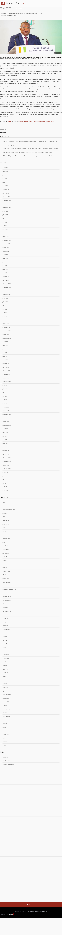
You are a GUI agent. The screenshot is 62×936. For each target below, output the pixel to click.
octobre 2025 (6, 204)
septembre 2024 (7, 251)
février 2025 (6, 233)
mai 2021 (5, 396)
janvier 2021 (6, 410)
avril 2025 (5, 225)
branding (5, 567)
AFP (4, 527)
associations (6, 549)
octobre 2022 (6, 334)
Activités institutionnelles (9, 509)
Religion (5, 712)
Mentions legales (31, 904)
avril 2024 (5, 269)
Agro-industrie (6, 538)
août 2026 (5, 167)
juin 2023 (5, 305)
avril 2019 (5, 487)
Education (5, 618)
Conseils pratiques (7, 585)
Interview (5, 662)
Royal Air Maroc (7, 716)
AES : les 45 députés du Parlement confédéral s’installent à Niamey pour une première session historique (29, 156)
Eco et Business (7, 611)
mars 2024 (5, 273)
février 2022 (6, 363)
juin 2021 (5, 392)
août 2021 (5, 385)
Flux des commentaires (8, 764)
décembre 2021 (7, 370)
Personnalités (6, 701)
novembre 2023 (7, 287)
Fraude (4, 647)
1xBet (4, 502)
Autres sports (6, 553)
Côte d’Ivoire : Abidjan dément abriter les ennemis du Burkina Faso (20, 13)
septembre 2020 (7, 425)
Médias (4, 680)
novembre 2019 (7, 461)
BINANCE (5, 560)
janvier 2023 (6, 323)
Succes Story (6, 734)
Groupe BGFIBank (7, 651)
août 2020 (5, 428)
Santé (4, 720)
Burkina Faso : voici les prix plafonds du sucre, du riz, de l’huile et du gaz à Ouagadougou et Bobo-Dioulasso (30, 148)
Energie (4, 622)
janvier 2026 (6, 193)
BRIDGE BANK (6, 571)
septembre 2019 (7, 468)
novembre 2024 (7, 244)
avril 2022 (5, 356)
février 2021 (6, 407)
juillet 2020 (5, 432)
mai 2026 (5, 178)
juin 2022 (5, 349)
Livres (4, 676)
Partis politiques (7, 694)
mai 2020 (5, 439)
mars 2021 (5, 403)
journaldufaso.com (32, 911)
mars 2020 (5, 447)
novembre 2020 (7, 418)
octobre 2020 (6, 421)
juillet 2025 (5, 215)
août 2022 (5, 341)
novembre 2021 (7, 374)
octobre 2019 (6, 465)
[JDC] (13, 3)
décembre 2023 (7, 283)
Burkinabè (20, 121)
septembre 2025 (7, 207)
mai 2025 (5, 222)
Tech (4, 738)
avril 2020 (5, 443)
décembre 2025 (7, 196)
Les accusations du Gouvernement (46, 121)
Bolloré (4, 564)
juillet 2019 (5, 476)
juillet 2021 (5, 389)
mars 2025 (5, 229)
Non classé (5, 687)
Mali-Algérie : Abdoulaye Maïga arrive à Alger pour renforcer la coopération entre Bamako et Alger (27, 152)
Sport (4, 730)
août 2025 (5, 211)
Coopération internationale (9, 589)
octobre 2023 (6, 291)
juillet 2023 (5, 302)
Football (5, 640)
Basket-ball (5, 556)
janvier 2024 (6, 280)
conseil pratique (7, 582)
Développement (7, 600)
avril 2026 (5, 182)
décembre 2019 (7, 457)
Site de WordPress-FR (8, 768)
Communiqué (6, 578)
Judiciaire (5, 665)
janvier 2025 (6, 236)
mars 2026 (5, 185)
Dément (26, 121)
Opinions (5, 691)
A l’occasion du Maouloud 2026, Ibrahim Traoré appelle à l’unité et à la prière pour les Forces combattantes (30, 141)
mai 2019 (5, 483)
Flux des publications (8, 760)
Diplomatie (5, 607)
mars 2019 (5, 490)
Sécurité (5, 723)
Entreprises (5, 625)
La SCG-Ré (5, 672)
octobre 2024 (6, 247)
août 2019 (5, 472)
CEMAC (5, 575)
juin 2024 (5, 262)
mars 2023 (5, 316)
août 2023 (5, 298)
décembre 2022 (7, 327)
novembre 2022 (7, 331)
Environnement (6, 629)
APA (4, 542)
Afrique (4, 531)
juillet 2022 (5, 345)
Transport (5, 741)
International (6, 658)
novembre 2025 (7, 200)
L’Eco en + (5, 669)
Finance (5, 636)
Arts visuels (5, 545)
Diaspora (5, 604)
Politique (9, 121)
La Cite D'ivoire (32, 121)
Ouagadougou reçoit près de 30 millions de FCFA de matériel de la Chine (21, 145)
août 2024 (5, 254)
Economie (5, 614)
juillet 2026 (5, 171)
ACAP (4, 506)
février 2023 (6, 320)
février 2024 (6, 276)
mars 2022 (5, 360)
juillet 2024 (5, 258)
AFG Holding (6, 520)
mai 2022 (5, 352)
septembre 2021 (7, 381)
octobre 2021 (6, 378)
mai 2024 (5, 265)
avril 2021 (5, 399)
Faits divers (5, 633)
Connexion (5, 757)
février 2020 (6, 450)
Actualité (5, 513)
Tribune (4, 745)
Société (4, 727)
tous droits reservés (42, 911)
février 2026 (6, 189)
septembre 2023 (7, 294)
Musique (5, 683)
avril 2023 (5, 312)
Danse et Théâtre (7, 596)
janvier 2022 (6, 367)
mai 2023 (5, 309)
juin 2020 (5, 436)
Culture (4, 593)
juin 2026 (5, 175)
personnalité (6, 698)
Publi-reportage (6, 709)
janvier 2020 (6, 454)
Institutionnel (6, 654)
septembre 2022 (7, 338)
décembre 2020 (7, 414)
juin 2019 (5, 479)
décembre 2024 (7, 240)
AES (4, 516)
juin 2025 (5, 218)
